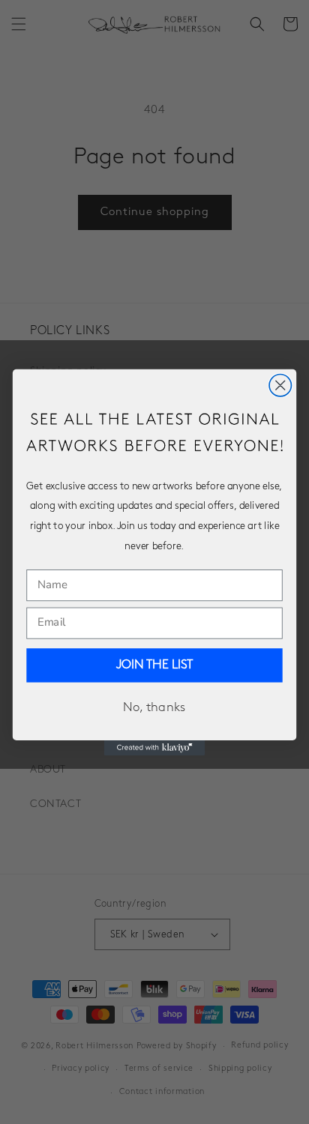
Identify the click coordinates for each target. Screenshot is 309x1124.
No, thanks (154, 707)
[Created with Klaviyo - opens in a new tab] (155, 747)
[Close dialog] (280, 385)
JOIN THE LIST (155, 665)
